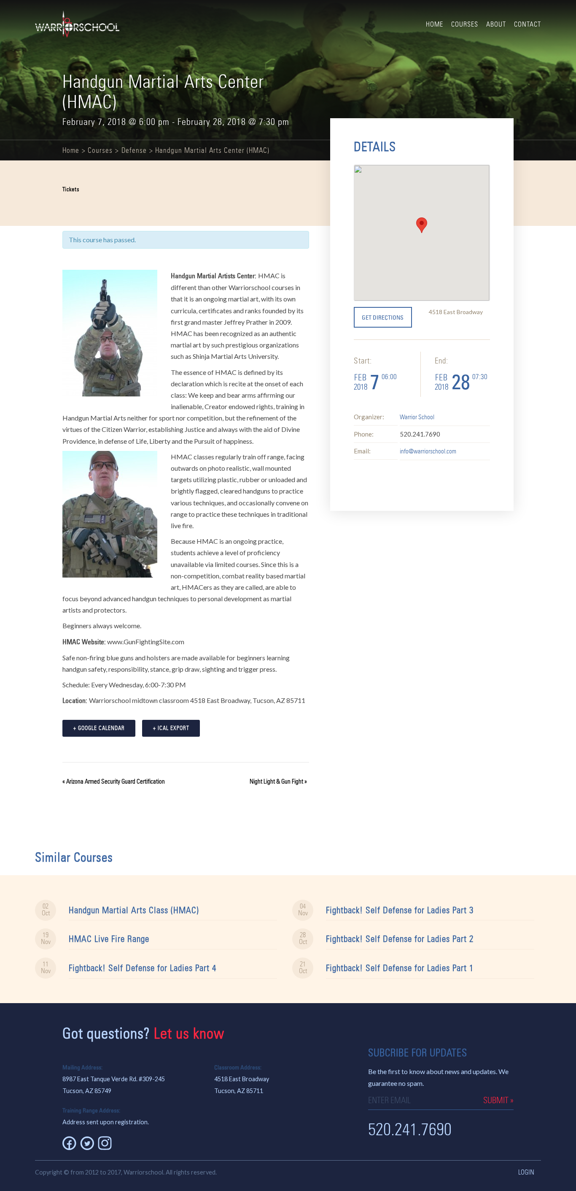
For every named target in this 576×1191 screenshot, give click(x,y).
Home (434, 24)
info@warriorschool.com (428, 451)
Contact (527, 24)
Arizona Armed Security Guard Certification (113, 781)
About (496, 24)
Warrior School (417, 417)
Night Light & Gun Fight (278, 781)
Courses (464, 24)
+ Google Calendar (99, 728)
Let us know (189, 1033)
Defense (134, 150)
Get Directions (383, 317)
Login (526, 1172)
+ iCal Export (171, 728)
